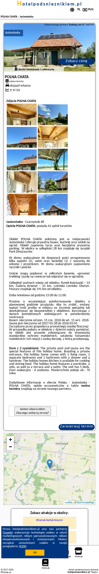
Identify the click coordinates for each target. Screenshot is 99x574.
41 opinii (53, 226)
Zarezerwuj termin (76, 426)
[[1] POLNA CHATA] (49, 47)
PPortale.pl (6, 572)
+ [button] (10, 440)
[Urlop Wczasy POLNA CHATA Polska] (59, 120)
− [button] (10, 447)
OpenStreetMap (85, 502)
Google (8, 532)
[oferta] (16, 69)
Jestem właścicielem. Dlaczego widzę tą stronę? (32, 411)
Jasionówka (12, 33)
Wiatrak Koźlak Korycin (49, 520)
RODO (22, 546)
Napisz (94, 572)
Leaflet (68, 502)
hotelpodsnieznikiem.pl (49, 4)
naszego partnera (59, 389)
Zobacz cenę (76, 61)
